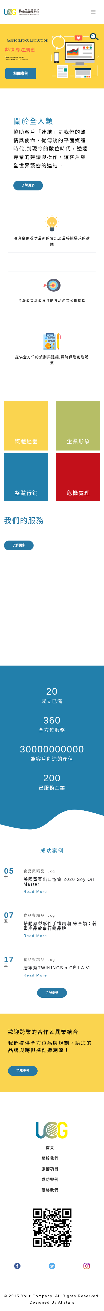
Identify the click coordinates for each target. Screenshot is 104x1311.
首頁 (50, 1147)
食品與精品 (34, 871)
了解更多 (28, 185)
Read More (35, 891)
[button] (6, 56)
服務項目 (50, 1169)
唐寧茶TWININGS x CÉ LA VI (57, 968)
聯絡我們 (50, 1190)
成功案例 (50, 1179)
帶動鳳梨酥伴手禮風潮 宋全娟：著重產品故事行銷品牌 (60, 926)
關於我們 (50, 1158)
